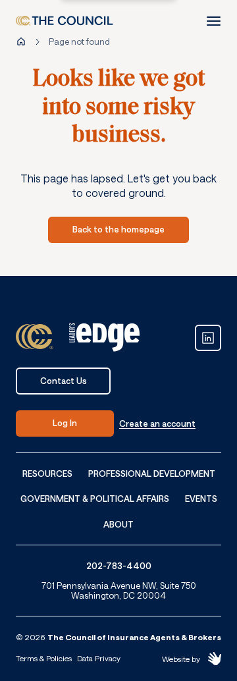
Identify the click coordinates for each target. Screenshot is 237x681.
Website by (181, 658)
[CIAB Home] (64, 21)
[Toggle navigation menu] (213, 21)
